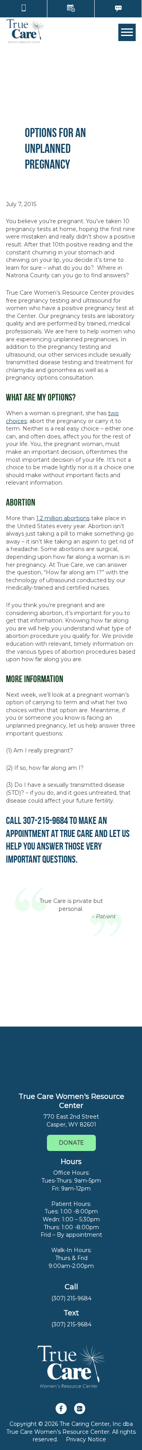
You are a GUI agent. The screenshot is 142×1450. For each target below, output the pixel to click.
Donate (71, 1142)
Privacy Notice (86, 1439)
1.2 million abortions (63, 518)
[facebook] (61, 1408)
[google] (79, 1408)
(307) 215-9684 (71, 1298)
